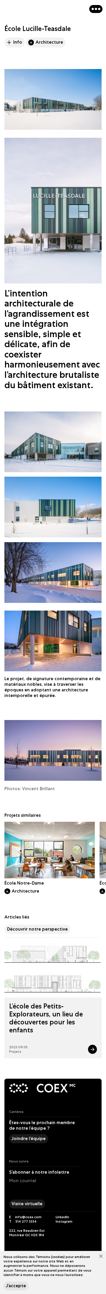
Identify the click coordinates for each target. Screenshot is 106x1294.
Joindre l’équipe (28, 1139)
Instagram (64, 1221)
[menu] (95, 9)
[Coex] (23, 1088)
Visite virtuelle (26, 1204)
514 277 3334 (26, 1221)
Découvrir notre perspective (37, 929)
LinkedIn (62, 1217)
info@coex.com (28, 1217)
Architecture (46, 42)
